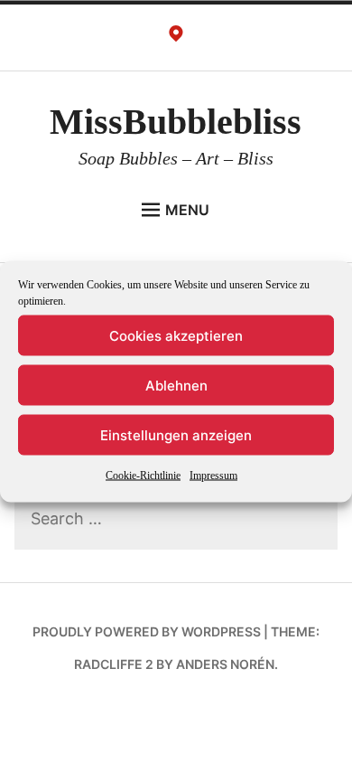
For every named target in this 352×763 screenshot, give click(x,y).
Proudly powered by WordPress (146, 631)
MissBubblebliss (175, 121)
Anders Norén (225, 664)
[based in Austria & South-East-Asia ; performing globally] (176, 38)
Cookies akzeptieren (176, 335)
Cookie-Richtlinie (143, 475)
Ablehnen (176, 384)
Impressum (213, 475)
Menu (187, 210)
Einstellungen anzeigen (176, 434)
